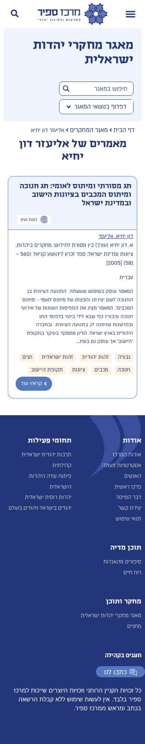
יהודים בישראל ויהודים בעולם (40, 508)
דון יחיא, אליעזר (116, 236)
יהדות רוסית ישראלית (48, 497)
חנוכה (123, 369)
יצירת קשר (129, 508)
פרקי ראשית (128, 486)
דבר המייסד (128, 497)
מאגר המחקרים (89, 130)
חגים (27, 357)
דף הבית (124, 130)
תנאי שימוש (128, 518)
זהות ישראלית (57, 357)
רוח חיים (132, 572)
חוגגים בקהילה (123, 655)
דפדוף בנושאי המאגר (100, 107)
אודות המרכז (127, 454)
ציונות (78, 369)
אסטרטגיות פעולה (121, 465)
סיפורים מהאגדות (122, 561)
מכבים (101, 369)
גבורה (124, 357)
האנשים (132, 476)
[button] (130, 14)
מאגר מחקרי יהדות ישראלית (111, 615)
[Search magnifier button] (66, 88)
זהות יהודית (95, 357)
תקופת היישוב (47, 369)
